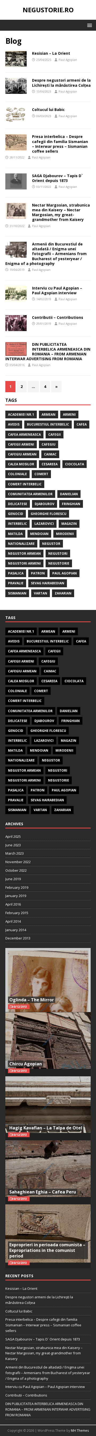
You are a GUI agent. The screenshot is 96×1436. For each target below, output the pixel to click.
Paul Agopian (68, 60)
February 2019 (16, 887)
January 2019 (15, 895)
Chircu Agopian (25, 1064)
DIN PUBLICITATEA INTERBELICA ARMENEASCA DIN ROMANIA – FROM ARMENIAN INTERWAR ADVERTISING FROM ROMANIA (47, 352)
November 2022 (18, 861)
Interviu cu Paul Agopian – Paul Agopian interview (57, 290)
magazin (69, 523)
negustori (57, 553)
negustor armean (24, 553)
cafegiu (48, 444)
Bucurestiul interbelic (48, 424)
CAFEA (82, 424)
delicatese (17, 504)
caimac (50, 454)
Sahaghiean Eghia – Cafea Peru (42, 1192)
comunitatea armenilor (30, 494)
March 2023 (14, 853)
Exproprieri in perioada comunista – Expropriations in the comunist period (47, 1250)
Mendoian (39, 533)
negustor (51, 543)
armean (48, 414)
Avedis (13, 424)
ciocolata (74, 464)
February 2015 (16, 912)
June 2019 (13, 878)
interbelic (17, 523)
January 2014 (15, 929)
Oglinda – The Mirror (31, 1000)
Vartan (40, 593)
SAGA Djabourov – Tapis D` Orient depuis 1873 (57, 178)
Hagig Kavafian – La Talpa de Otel (45, 1128)
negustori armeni (24, 563)
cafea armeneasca (24, 434)
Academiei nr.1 (21, 414)
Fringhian (71, 504)
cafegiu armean (22, 454)
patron (38, 573)
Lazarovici (44, 523)
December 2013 (17, 938)
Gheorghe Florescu (48, 513)
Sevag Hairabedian (47, 583)
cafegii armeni (21, 444)
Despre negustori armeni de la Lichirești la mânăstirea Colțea (61, 83)
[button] (89, 25)
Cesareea (50, 464)
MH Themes (80, 1430)
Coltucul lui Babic (48, 109)
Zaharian (63, 593)
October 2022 (16, 870)
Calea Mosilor (21, 464)
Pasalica (15, 573)
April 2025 (13, 836)
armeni (69, 414)
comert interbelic (25, 484)
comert (41, 474)
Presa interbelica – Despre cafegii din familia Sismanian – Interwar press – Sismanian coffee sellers (60, 144)
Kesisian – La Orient (51, 53)
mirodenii (65, 533)
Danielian (69, 494)
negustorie (58, 563)
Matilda (15, 533)
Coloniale (17, 474)
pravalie (15, 583)
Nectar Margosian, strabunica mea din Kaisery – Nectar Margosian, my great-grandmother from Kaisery (61, 212)
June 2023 (13, 845)
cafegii (54, 434)
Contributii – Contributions (57, 317)
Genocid (15, 513)
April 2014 (13, 921)
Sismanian (17, 593)
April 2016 (13, 904)
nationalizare (21, 543)
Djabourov (44, 504)
